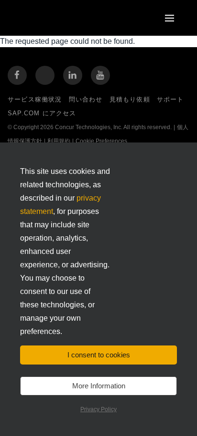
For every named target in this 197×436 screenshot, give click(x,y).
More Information (98, 386)
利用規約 (58, 141)
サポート (170, 99)
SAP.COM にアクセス (42, 113)
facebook (17, 75)
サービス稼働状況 (35, 99)
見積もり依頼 (129, 99)
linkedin (72, 75)
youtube (100, 75)
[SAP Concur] (59, 18)
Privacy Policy (98, 409)
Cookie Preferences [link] (101, 141)
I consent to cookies (98, 355)
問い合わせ (86, 99)
